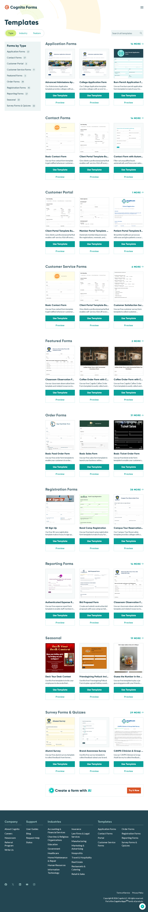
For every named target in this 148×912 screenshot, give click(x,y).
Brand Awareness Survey (92, 750)
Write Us (9, 849)
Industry (23, 33)
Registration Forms (18, 87)
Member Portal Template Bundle (96, 230)
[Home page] (21, 7)
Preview (60, 102)
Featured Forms (16, 75)
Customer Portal (17, 63)
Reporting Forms (17, 93)
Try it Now (134, 790)
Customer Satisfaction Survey (129, 305)
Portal (101, 837)
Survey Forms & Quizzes (20, 105)
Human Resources (57, 865)
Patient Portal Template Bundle (130, 230)
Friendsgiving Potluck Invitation (96, 676)
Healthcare (53, 853)
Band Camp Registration (92, 528)
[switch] (141, 7)
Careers (8, 833)
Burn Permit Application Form (129, 82)
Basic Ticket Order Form (127, 453)
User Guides (32, 829)
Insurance (76, 829)
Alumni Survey (53, 750)
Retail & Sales (78, 874)
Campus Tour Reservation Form (130, 528)
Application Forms (18, 51)
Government (54, 848)
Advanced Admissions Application (63, 82)
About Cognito (12, 829)
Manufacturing (79, 841)
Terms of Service (123, 893)
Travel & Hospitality (82, 857)
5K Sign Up (51, 528)
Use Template (60, 95)
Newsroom (10, 837)
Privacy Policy (137, 893)
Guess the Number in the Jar (129, 676)
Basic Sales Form (88, 453)
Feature (37, 33)
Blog (28, 833)
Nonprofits (77, 853)
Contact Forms (16, 57)
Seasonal (13, 99)
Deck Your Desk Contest (58, 676)
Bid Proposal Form (89, 602)
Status (29, 842)
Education (53, 844)
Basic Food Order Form (57, 453)
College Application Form (93, 82)
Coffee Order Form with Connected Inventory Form (106, 379)
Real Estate (77, 862)
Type (10, 33)
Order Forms (15, 81)
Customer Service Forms (20, 69)
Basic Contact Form (55, 156)
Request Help (33, 837)
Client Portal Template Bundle (95, 156)
